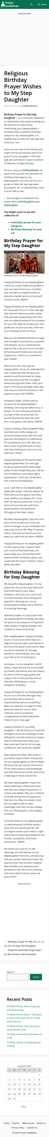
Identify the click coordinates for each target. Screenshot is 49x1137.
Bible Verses (28, 1123)
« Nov (23, 1106)
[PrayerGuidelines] (9, 4)
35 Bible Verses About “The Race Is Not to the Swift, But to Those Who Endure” (24, 1018)
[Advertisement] (24, 40)
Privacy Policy (18, 1127)
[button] (31, 4)
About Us (41, 1123)
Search (10, 972)
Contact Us (32, 1127)
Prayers (16, 1123)
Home (6, 1123)
